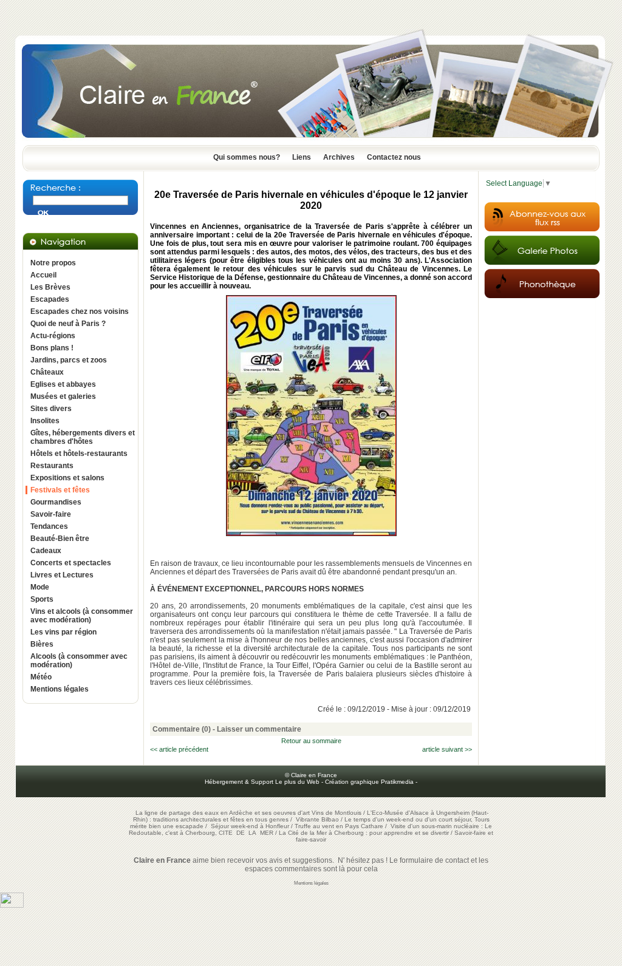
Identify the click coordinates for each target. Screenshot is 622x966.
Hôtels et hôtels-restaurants (79, 453)
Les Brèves (50, 287)
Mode (39, 587)
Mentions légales (59, 689)
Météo (41, 677)
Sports (41, 599)
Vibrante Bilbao (318, 819)
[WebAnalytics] (12, 905)
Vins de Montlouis (336, 812)
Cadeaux (45, 550)
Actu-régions (52, 336)
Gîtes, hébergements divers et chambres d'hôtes (82, 437)
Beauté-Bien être (59, 538)
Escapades (49, 299)
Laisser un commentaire (259, 729)
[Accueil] (311, 141)
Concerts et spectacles (70, 563)
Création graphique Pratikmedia (369, 781)
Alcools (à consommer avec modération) (79, 660)
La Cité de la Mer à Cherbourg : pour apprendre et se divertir (364, 832)
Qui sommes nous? (246, 157)
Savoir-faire (50, 514)
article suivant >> (447, 749)
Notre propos (53, 263)
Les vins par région (63, 632)
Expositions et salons (67, 478)
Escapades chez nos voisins (79, 311)
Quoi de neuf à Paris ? (68, 323)
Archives (339, 157)
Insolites (45, 421)
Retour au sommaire (311, 740)
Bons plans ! (51, 348)
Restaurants (51, 465)
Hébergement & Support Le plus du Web (263, 781)
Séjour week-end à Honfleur (250, 826)
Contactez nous (394, 157)
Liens (301, 157)
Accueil (43, 275)
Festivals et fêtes (60, 490)
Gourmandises (55, 502)
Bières (41, 644)
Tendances (49, 526)
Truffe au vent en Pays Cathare (339, 826)
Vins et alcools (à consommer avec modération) (81, 615)
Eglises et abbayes (63, 384)
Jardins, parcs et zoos (68, 360)
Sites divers (51, 408)
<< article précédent (179, 749)
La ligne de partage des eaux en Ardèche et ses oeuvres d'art (222, 812)
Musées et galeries (63, 396)
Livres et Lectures (62, 575)
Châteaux (47, 372)
